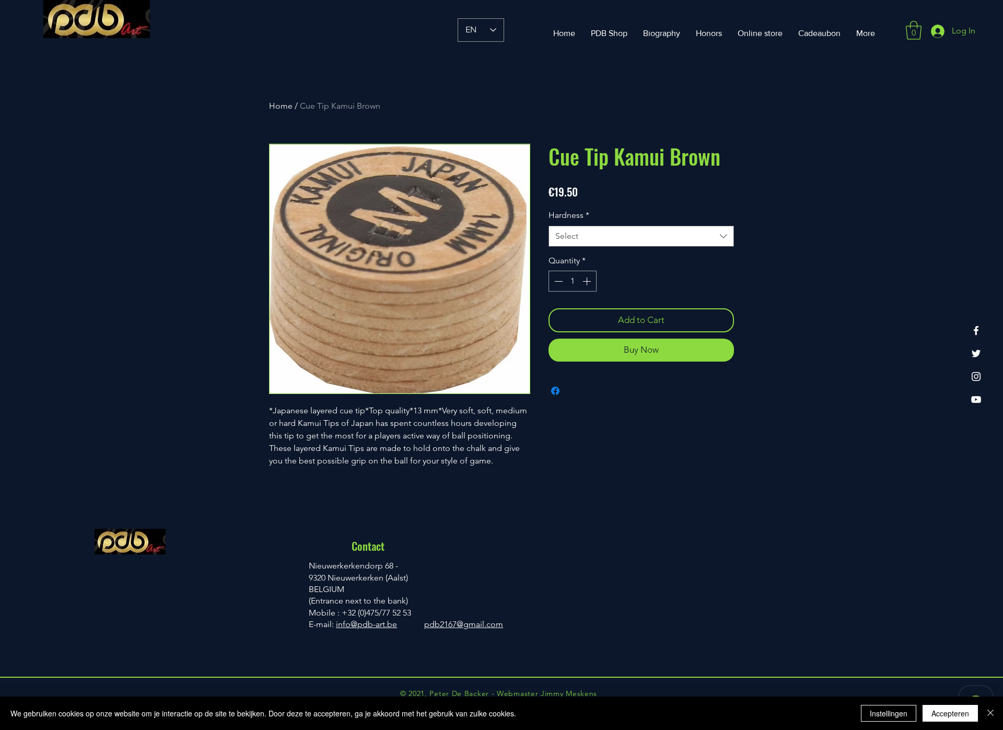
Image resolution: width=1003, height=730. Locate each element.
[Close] (990, 713)
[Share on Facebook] (555, 391)
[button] (914, 30)
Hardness (569, 215)
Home (281, 106)
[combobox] (641, 236)
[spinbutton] (572, 281)
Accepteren (950, 713)
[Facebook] (976, 331)
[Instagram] (976, 376)
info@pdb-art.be (366, 624)
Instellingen (888, 713)
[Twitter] (976, 353)
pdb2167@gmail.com (463, 624)
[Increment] (587, 281)
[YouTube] (976, 399)
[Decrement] (557, 281)
